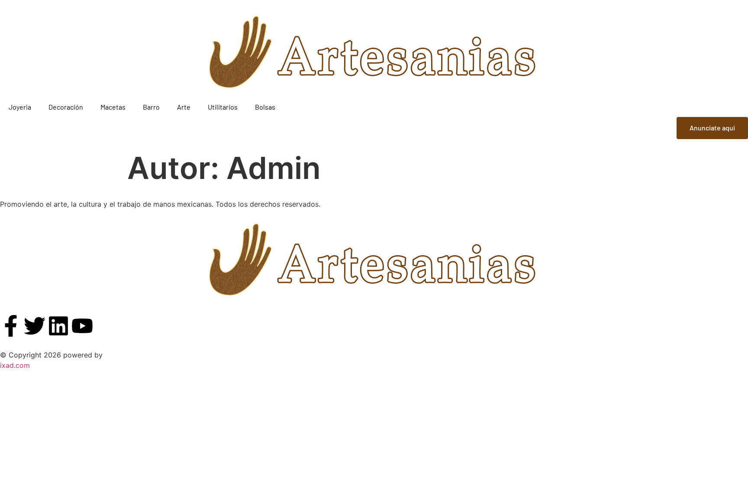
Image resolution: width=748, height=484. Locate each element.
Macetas (113, 107)
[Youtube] (82, 326)
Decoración (65, 107)
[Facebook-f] (11, 326)
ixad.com (15, 365)
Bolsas (265, 107)
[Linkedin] (58, 326)
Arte (183, 107)
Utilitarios (223, 107)
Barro (151, 107)
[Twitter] (34, 326)
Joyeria (20, 107)
